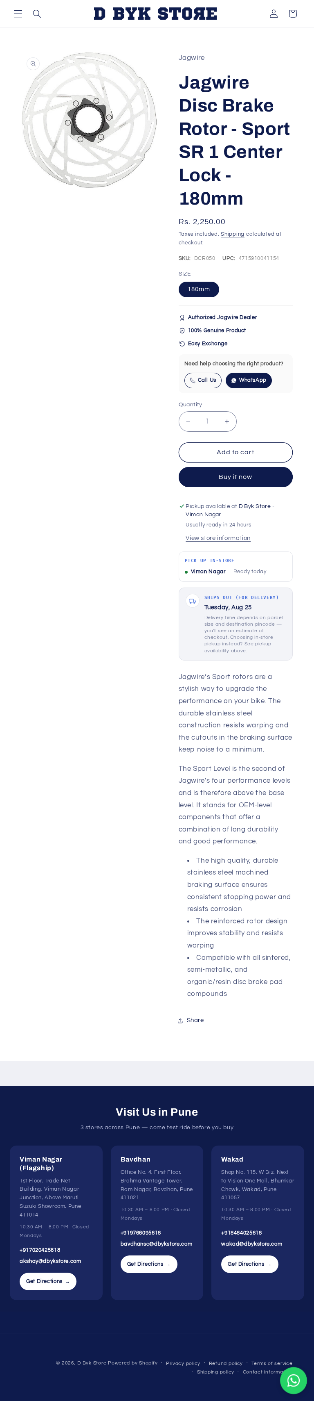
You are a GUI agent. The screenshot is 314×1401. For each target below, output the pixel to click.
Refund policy (226, 1363)
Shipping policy (215, 1372)
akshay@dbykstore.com (50, 1261)
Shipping (232, 234)
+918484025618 (241, 1233)
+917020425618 (40, 1250)
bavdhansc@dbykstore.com (157, 1244)
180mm (199, 289)
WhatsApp (253, 380)
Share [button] (195, 1020)
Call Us (207, 380)
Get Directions (48, 1281)
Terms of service (272, 1363)
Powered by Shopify (132, 1363)
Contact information (268, 1372)
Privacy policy (183, 1363)
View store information (218, 538)
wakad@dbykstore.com (251, 1244)
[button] (18, 13)
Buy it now (236, 477)
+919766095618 (141, 1233)
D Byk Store (92, 1363)
